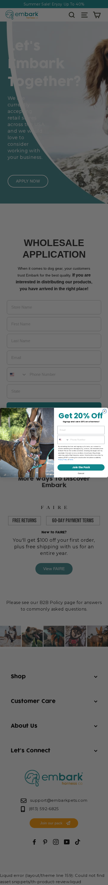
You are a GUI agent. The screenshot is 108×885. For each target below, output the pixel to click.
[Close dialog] (104, 411)
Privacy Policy (62, 459)
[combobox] (63, 440)
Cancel (81, 473)
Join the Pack (81, 467)
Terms (71, 459)
